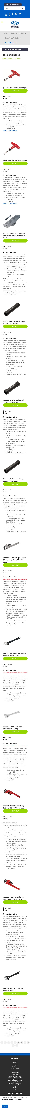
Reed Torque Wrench (10, 130)
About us (15, 1062)
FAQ (15, 1065)
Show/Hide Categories (13, 49)
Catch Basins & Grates (15, 1076)
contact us (15, 1067)
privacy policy (15, 1068)
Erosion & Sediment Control (15, 1080)
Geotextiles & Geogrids (15, 1083)
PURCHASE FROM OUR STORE (11, 59)
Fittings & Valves (15, 1082)
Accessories (15, 1074)
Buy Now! (15, 91)
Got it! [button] (5, 1106)
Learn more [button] (6, 1102)
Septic (15, 1087)
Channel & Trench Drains (15, 1077)
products (15, 1064)
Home (6, 33)
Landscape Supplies (15, 1085)
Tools (22, 33)
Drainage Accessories (15, 1079)
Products (14, 33)
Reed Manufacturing (12, 38)
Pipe (15, 1086)
